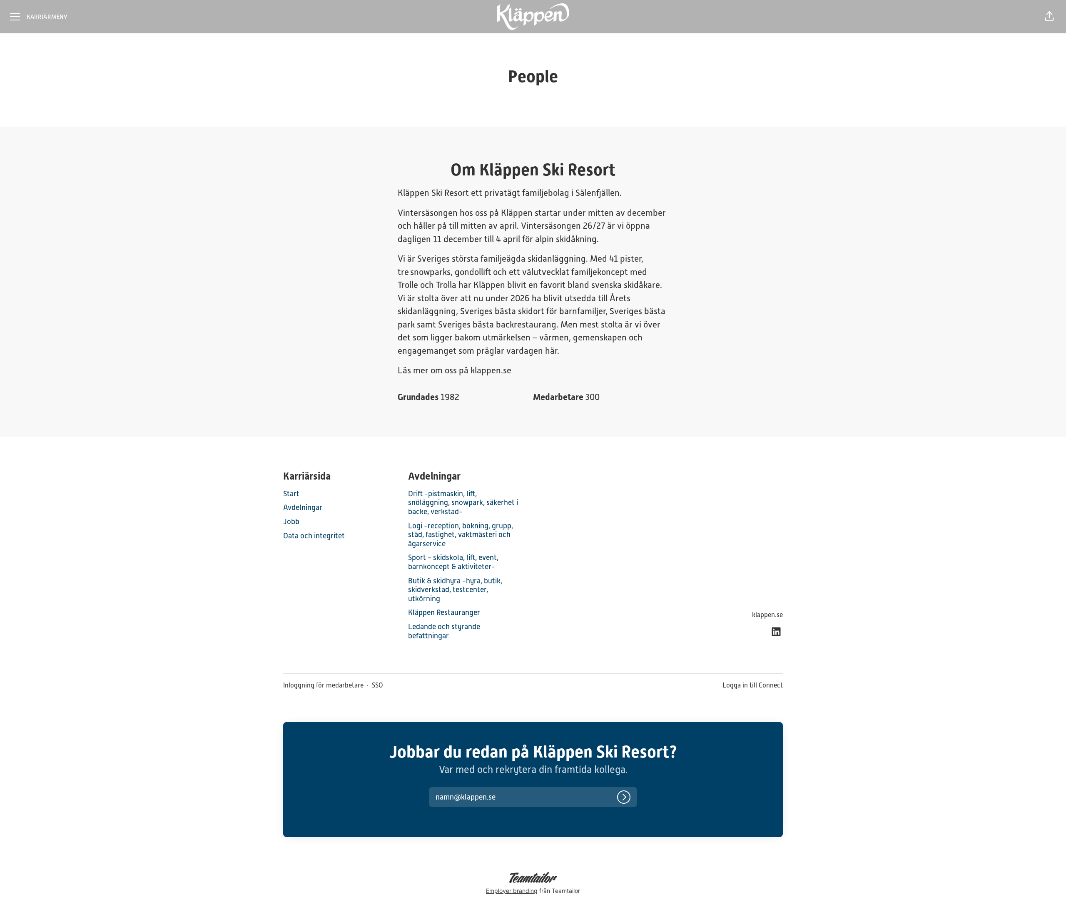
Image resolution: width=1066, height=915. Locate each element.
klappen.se (767, 615)
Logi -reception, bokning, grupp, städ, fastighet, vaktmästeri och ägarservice (460, 534)
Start (291, 493)
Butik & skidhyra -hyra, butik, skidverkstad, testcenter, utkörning (455, 589)
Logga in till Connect (752, 685)
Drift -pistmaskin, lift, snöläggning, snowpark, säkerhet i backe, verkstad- (463, 502)
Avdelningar (302, 507)
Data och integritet (314, 535)
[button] (1049, 16)
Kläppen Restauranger (444, 612)
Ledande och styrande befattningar (444, 631)
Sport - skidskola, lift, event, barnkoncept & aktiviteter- (453, 562)
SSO (377, 685)
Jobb (291, 521)
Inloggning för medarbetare (323, 685)
